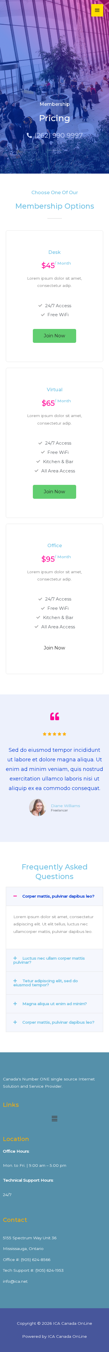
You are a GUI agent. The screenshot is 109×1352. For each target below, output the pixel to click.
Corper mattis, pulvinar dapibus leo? (58, 896)
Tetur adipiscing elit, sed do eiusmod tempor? (45, 982)
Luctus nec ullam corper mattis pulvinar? (49, 960)
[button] (54, 896)
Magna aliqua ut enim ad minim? (54, 1003)
